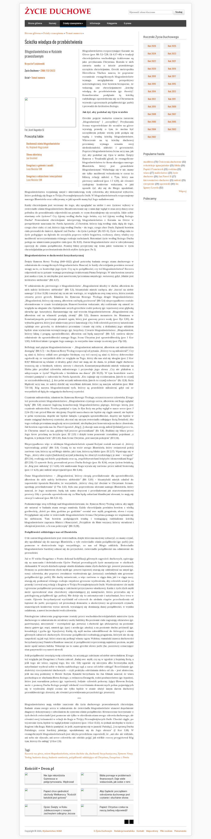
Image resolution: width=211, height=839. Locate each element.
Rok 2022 (152, 61)
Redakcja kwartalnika (124, 831)
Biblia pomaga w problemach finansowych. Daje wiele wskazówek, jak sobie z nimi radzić (115, 780)
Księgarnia (112, 23)
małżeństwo (161, 172)
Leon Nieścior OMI (34, 169)
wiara (146, 172)
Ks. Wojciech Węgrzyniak (37, 147)
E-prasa (127, 23)
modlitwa (148, 161)
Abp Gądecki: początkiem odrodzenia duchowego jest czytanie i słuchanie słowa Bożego (115, 796)
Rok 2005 (172, 121)
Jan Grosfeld (31, 158)
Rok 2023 (172, 53)
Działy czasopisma (73, 23)
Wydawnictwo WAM (52, 831)
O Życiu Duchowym (103, 831)
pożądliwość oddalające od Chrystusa (88, 757)
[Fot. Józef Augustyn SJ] (50, 126)
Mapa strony (152, 831)
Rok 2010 (152, 106)
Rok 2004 (152, 129)
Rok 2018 (152, 76)
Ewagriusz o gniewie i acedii (39, 165)
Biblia (177, 165)
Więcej (182, 191)
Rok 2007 (172, 114)
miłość (177, 180)
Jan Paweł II (165, 176)
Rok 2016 (152, 83)
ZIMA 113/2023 (48, 70)
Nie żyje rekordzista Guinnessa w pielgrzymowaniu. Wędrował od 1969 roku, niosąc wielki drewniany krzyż (59, 782)
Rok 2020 (152, 68)
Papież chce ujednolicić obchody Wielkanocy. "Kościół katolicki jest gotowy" (60, 794)
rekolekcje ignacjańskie (156, 165)
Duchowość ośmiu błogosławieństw (43, 143)
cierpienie (148, 183)
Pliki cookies (166, 831)
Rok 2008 (152, 114)
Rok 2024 (152, 53)
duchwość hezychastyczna (103, 753)
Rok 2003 (172, 129)
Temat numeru (74, 33)
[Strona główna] (58, 14)
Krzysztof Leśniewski (35, 63)
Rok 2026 (152, 46)
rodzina (172, 169)
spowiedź (165, 183)
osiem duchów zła (78, 753)
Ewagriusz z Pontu (119, 757)
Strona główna (35, 23)
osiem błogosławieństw (56, 753)
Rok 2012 (152, 99)
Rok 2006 (152, 121)
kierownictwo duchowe (156, 180)
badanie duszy (40, 757)
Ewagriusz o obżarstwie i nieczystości (44, 176)
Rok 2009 (172, 106)
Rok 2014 (152, 91)
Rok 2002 (152, 136)
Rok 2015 (172, 83)
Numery (52, 23)
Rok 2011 (172, 99)
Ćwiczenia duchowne (170, 161)
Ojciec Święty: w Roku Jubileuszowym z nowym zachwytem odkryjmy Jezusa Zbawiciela (59, 812)
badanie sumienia (58, 757)
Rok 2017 (172, 76)
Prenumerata (180, 831)
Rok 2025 (172, 46)
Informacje (95, 23)
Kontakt (140, 831)
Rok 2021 (172, 61)
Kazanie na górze (34, 753)
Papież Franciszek (153, 169)
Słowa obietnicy (34, 154)
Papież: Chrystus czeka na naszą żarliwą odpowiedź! (114, 809)
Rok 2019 (172, 68)
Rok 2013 (172, 91)
